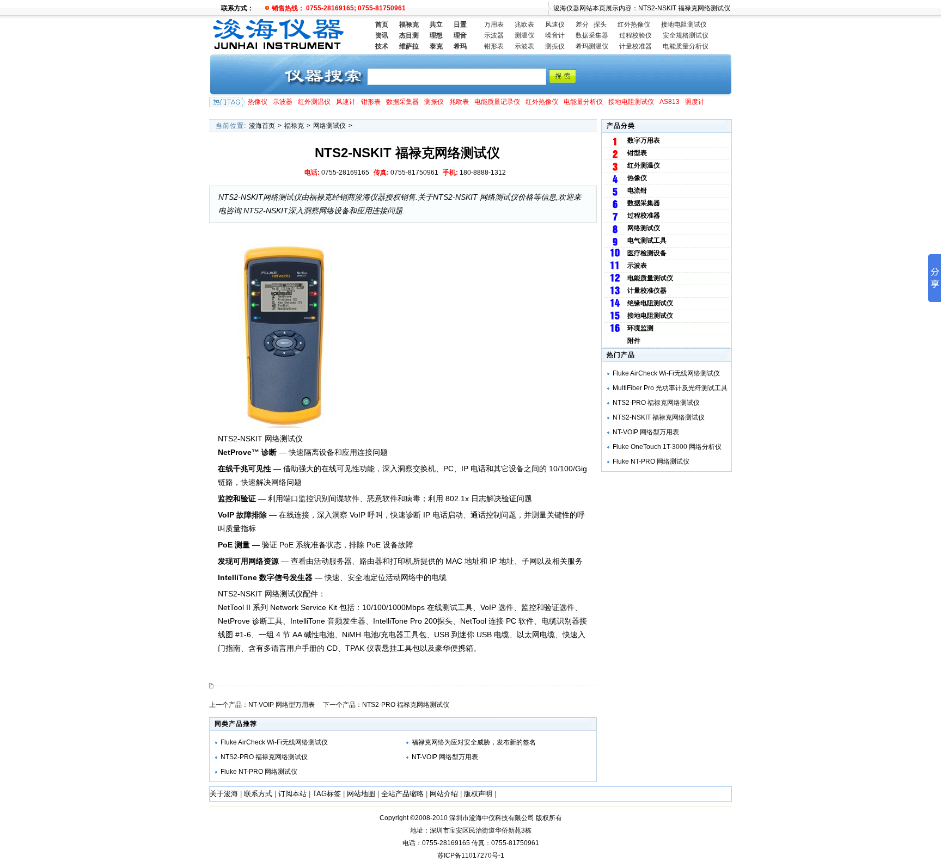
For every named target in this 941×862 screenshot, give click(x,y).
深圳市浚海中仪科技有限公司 (491, 818)
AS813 (669, 102)
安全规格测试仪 (685, 35)
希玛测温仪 (592, 46)
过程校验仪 (635, 35)
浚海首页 (262, 126)
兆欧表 (524, 24)
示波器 (494, 35)
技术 (381, 46)
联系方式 (258, 794)
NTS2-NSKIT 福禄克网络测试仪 (659, 417)
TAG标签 (327, 794)
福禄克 (294, 126)
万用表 (494, 24)
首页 (381, 24)
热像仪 (257, 102)
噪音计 (555, 35)
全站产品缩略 (402, 794)
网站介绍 (444, 794)
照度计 (695, 102)
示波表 (524, 46)
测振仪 (555, 46)
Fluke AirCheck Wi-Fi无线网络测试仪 (274, 742)
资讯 (381, 35)
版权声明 (478, 794)
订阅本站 (292, 794)
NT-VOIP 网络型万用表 (281, 705)
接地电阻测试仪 (684, 24)
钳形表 (494, 46)
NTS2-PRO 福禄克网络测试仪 (405, 705)
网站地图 (361, 794)
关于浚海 (224, 794)
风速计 (346, 102)
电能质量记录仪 (497, 102)
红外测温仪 (314, 102)
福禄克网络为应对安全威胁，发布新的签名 (474, 742)
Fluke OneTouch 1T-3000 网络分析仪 (667, 447)
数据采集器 (592, 35)
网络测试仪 (329, 126)
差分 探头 (591, 24)
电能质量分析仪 (685, 46)
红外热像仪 (634, 24)
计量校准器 (635, 46)
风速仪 (555, 24)
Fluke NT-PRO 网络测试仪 (259, 771)
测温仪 (524, 35)
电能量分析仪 (583, 102)
